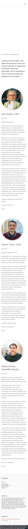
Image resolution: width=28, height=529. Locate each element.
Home (2, 54)
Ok (24, 528)
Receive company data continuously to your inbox (10, 519)
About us (7, 54)
